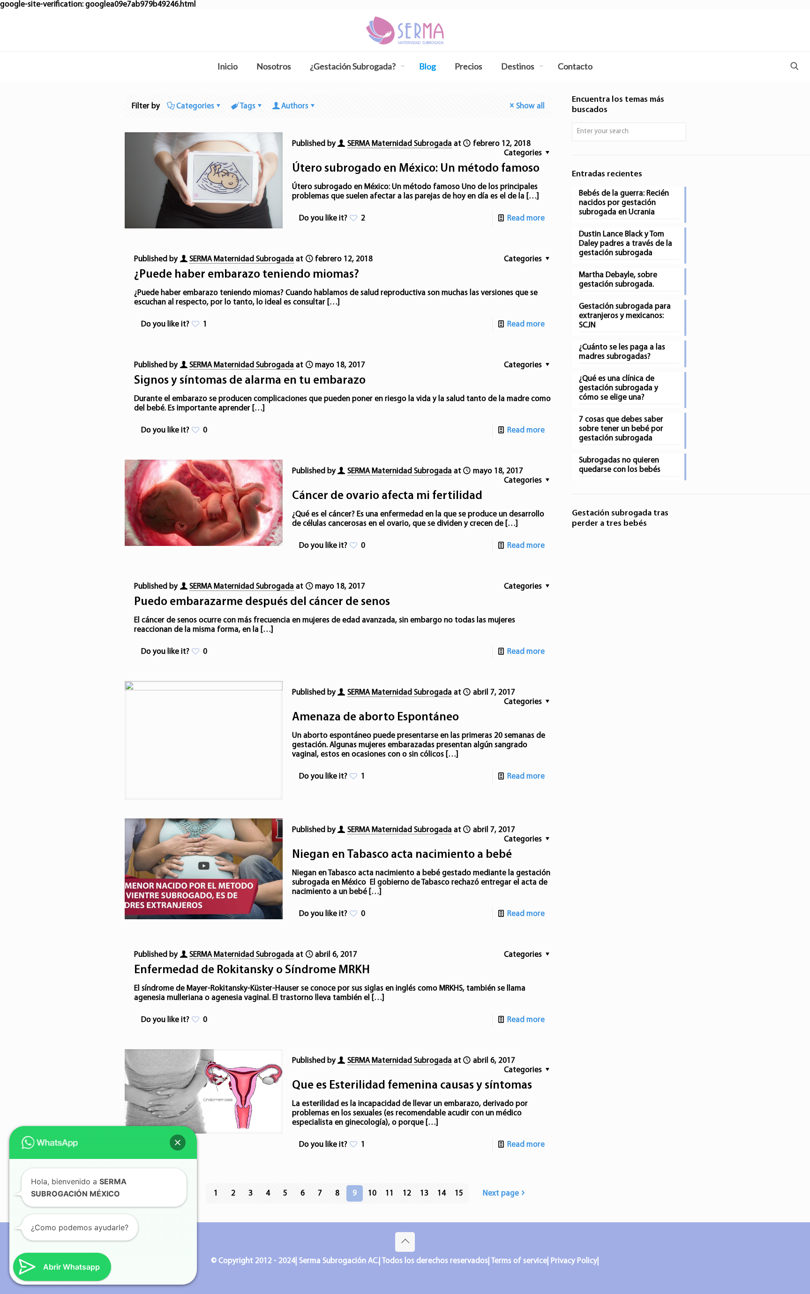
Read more (526, 218)
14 (441, 1193)
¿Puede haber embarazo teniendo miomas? (246, 274)
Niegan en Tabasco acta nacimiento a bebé (402, 855)
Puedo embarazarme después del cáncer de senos (262, 602)
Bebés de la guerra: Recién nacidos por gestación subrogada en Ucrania (624, 202)
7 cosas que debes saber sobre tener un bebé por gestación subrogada (621, 429)
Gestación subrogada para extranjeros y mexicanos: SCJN (625, 316)
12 (407, 1193)
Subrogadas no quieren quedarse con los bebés (619, 465)
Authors (294, 106)
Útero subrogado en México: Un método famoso (416, 168)
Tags (247, 106)
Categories (195, 106)
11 (389, 1193)
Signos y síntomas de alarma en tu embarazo (250, 380)
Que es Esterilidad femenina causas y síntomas (412, 1085)
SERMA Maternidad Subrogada (399, 144)
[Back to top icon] (405, 1242)
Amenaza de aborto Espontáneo (375, 717)
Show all (530, 106)
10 (372, 1193)
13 (424, 1193)
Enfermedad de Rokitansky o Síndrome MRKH (252, 970)
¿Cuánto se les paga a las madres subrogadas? (622, 352)
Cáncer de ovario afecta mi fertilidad (387, 496)
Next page (501, 1193)
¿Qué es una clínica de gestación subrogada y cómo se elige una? (618, 388)
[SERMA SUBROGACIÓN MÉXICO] (405, 30)
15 (459, 1193)
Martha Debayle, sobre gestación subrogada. (618, 279)
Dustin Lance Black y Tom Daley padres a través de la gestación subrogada (625, 243)
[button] (178, 1142)
